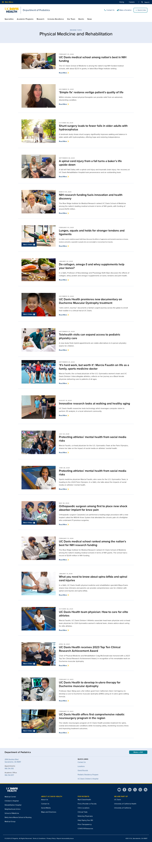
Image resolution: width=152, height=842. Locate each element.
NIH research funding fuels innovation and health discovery (90, 197)
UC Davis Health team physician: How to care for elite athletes (93, 614)
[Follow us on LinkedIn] (129, 789)
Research (40, 19)
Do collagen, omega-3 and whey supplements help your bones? (91, 266)
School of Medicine (12, 813)
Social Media (46, 808)
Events (81, 19)
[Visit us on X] (134, 789)
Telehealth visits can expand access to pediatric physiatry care (89, 336)
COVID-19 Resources (85, 828)
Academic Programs (25, 19)
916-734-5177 (9, 775)
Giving (121, 2)
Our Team (71, 19)
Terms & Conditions (39, 838)
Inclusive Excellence (56, 19)
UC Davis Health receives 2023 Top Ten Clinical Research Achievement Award (89, 649)
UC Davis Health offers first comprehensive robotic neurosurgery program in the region (91, 716)
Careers (132, 2)
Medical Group (10, 821)
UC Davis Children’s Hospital (88, 778)
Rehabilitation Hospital (13, 805)
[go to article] (39, 61)
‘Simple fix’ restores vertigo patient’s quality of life (91, 92)
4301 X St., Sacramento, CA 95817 (136, 838)
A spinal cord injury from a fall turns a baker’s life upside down (90, 163)
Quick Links (142, 10)
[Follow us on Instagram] (139, 789)
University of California (122, 808)
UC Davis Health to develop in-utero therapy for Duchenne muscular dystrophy (89, 684)
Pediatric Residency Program (88, 774)
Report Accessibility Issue (65, 838)
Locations (81, 766)
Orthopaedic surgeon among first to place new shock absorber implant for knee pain (93, 508)
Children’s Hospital (12, 801)
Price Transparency (85, 824)
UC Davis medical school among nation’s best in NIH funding (92, 59)
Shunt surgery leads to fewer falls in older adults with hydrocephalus (93, 128)
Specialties (9, 19)
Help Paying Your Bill (85, 820)
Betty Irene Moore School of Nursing (18, 817)
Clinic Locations (83, 808)
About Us (44, 799)
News (89, 19)
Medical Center (10, 796)
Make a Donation (124, 10)
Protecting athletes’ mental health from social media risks (92, 439)
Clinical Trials (82, 812)
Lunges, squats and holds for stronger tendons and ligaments (91, 232)
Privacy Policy (51, 838)
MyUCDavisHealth (84, 799)
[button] (39, 236)
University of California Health (125, 804)
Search (145, 2)
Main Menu (7, 2)
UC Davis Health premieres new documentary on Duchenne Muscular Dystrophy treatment (90, 301)
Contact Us (109, 10)
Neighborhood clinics (12, 809)
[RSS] (144, 789)
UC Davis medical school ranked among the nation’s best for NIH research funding (92, 543)
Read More (63, 73)
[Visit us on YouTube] (119, 789)
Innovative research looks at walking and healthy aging (94, 403)
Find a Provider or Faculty (87, 804)
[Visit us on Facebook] (123, 789)
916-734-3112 (9, 768)
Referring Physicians (85, 816)
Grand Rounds (83, 770)
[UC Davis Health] (12, 789)
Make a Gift (138, 752)
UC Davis (117, 799)
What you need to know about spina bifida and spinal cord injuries (93, 578)
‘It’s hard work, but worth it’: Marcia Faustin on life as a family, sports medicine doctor (94, 367)
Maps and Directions (48, 812)
